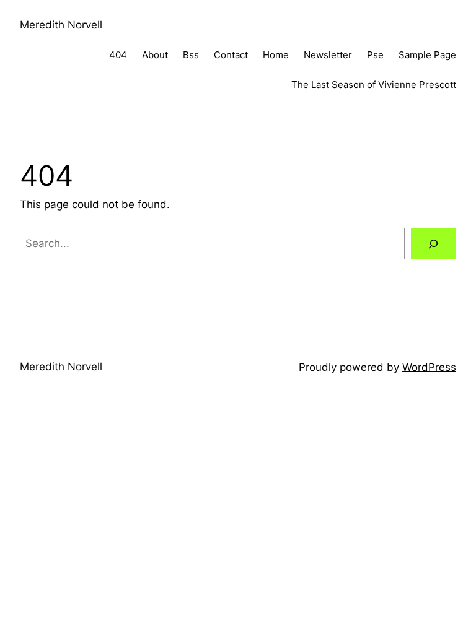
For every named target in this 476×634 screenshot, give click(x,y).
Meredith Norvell (61, 25)
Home (276, 55)
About (155, 55)
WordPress (429, 367)
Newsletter (328, 55)
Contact (231, 55)
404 (118, 55)
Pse (375, 55)
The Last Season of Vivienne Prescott (373, 84)
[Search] (433, 243)
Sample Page (427, 55)
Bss (191, 55)
